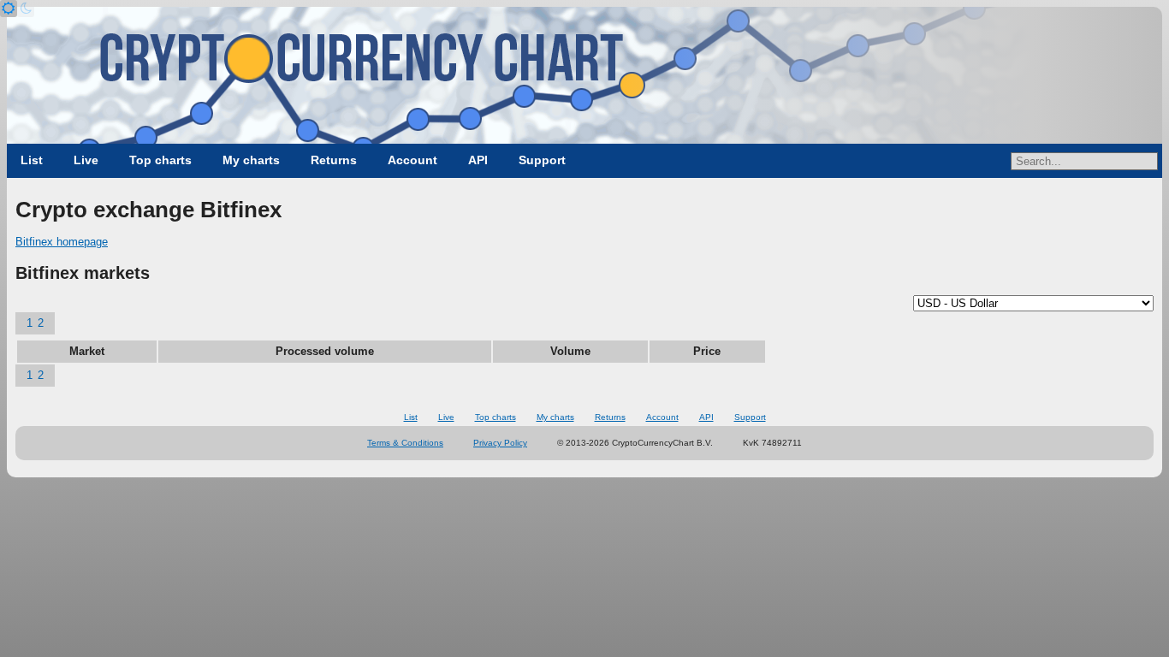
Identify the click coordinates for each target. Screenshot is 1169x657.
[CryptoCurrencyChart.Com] (584, 75)
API (478, 160)
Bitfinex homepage (61, 241)
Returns (334, 160)
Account (412, 160)
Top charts (160, 160)
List (32, 160)
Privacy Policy (500, 442)
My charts (251, 160)
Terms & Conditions (405, 442)
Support (542, 160)
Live (86, 160)
